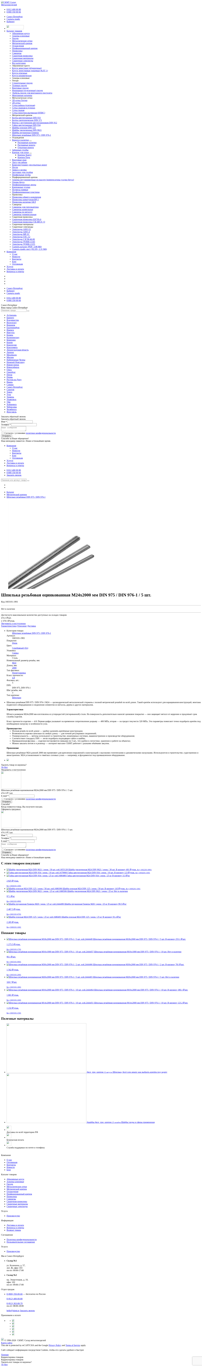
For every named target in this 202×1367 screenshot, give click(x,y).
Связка (15, 653)
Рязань (10, 382)
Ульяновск (11, 399)
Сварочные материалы (17, 1204)
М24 (14, 663)
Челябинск (12, 409)
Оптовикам (17, 264)
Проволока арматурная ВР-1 (25, 199)
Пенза (9, 375)
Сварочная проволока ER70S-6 (26, 219)
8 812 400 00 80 (14, 9)
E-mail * (5, 796)
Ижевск (10, 330)
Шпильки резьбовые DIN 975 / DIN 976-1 (31, 135)
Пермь (10, 377)
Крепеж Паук (24, 157)
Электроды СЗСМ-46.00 (23, 239)
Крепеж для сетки (20, 152)
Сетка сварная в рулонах (23, 108)
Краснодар (12, 345)
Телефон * (6, 424)
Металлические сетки (17, 1186)
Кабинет (11, 21)
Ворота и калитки (20, 140)
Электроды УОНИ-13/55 (23, 244)
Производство (13, 1216)
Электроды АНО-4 (21, 232)
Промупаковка (19, 673)
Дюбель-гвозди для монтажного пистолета (32, 93)
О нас (14, 254)
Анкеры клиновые (15, 1181)
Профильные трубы (21, 175)
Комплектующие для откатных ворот (29, 165)
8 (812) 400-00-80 (15, 1299)
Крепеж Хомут (24, 155)
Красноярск (12, 347)
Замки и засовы (19, 170)
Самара (10, 384)
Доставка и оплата (15, 269)
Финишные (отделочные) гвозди (27, 90)
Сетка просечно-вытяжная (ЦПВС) (28, 113)
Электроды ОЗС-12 (21, 237)
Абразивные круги (15, 1179)
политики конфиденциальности (41, 433)
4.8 (13, 678)
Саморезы (11, 1199)
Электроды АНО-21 (21, 229)
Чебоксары (12, 407)
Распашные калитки (27, 142)
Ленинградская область (18, 350)
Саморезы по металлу (22, 212)
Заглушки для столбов (22, 172)
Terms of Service (73, 1345)
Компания (11, 251)
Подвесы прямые (20, 189)
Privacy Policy (55, 1345)
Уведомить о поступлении (13, 623)
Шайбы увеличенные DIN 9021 (27, 130)
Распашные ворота (26, 145)
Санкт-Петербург (15, 16)
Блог (14, 261)
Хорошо (5, 1354)
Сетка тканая (18, 110)
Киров (10, 342)
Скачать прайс (13, 19)
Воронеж (11, 325)
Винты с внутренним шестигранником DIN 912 (34, 123)
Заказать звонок (14, 475)
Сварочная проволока (17, 1201)
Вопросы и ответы (15, 271)
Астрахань (11, 315)
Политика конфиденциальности (22, 1239)
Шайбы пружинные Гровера (25, 132)
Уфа (8, 402)
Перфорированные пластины (26, 192)
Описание (22, 626)
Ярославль (11, 412)
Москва (10, 357)
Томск (9, 392)
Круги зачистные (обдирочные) (27, 68)
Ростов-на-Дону (14, 379)
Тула (9, 394)
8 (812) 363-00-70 (15, 1303)
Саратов (10, 389)
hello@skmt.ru (13, 1310)
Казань (10, 335)
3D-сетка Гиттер (19, 100)
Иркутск (11, 332)
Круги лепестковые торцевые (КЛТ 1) (30, 70)
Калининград (13, 337)
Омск (9, 370)
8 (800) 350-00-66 (15, 1294)
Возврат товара (14, 1230)
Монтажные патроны (22, 95)
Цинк (14, 643)
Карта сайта (6, 1343)
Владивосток (13, 320)
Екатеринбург (13, 327)
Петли (15, 167)
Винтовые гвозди (20, 88)
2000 (14, 668)
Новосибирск (13, 367)
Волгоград (11, 322)
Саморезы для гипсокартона (25, 207)
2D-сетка (16, 103)
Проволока (12, 1196)
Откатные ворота (26, 147)
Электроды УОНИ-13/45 (23, 242)
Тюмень (10, 397)
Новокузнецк (13, 365)
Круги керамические (22, 75)
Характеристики (9, 626)
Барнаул (10, 317)
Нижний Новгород (15, 362)
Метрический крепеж (17, 1189)
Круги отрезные (19, 73)
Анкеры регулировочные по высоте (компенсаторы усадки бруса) (43, 180)
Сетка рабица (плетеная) (23, 105)
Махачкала (12, 355)
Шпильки (16, 697)
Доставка (31, 626)
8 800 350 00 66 (14, 12)
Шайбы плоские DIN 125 (24, 127)
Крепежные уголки (21, 187)
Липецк (10, 352)
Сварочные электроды (17, 1206)
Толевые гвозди (19, 85)
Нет (6, 767)
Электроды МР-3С (21, 234)
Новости (16, 256)
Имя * (4, 421)
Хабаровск (12, 404)
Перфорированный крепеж (19, 1194)
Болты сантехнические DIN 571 (27, 120)
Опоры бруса (18, 182)
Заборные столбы (20, 150)
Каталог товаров (14, 31)
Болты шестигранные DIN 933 (26, 118)
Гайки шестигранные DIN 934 (26, 125)
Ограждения (12, 1191)
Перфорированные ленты (24, 185)
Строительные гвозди (22, 83)
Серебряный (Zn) (20, 648)
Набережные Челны (16, 360)
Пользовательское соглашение (21, 1242)
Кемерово (11, 340)
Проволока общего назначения (26, 197)
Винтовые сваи (19, 160)
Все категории (19, 63)
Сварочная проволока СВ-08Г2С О (28, 222)
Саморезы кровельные (22, 209)
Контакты (16, 259)
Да (2, 767)
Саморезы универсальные (24, 214)
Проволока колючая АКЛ (24, 202)
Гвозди (10, 1184)
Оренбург (11, 372)
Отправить (6, 436)
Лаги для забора (19, 162)
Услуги (10, 266)
